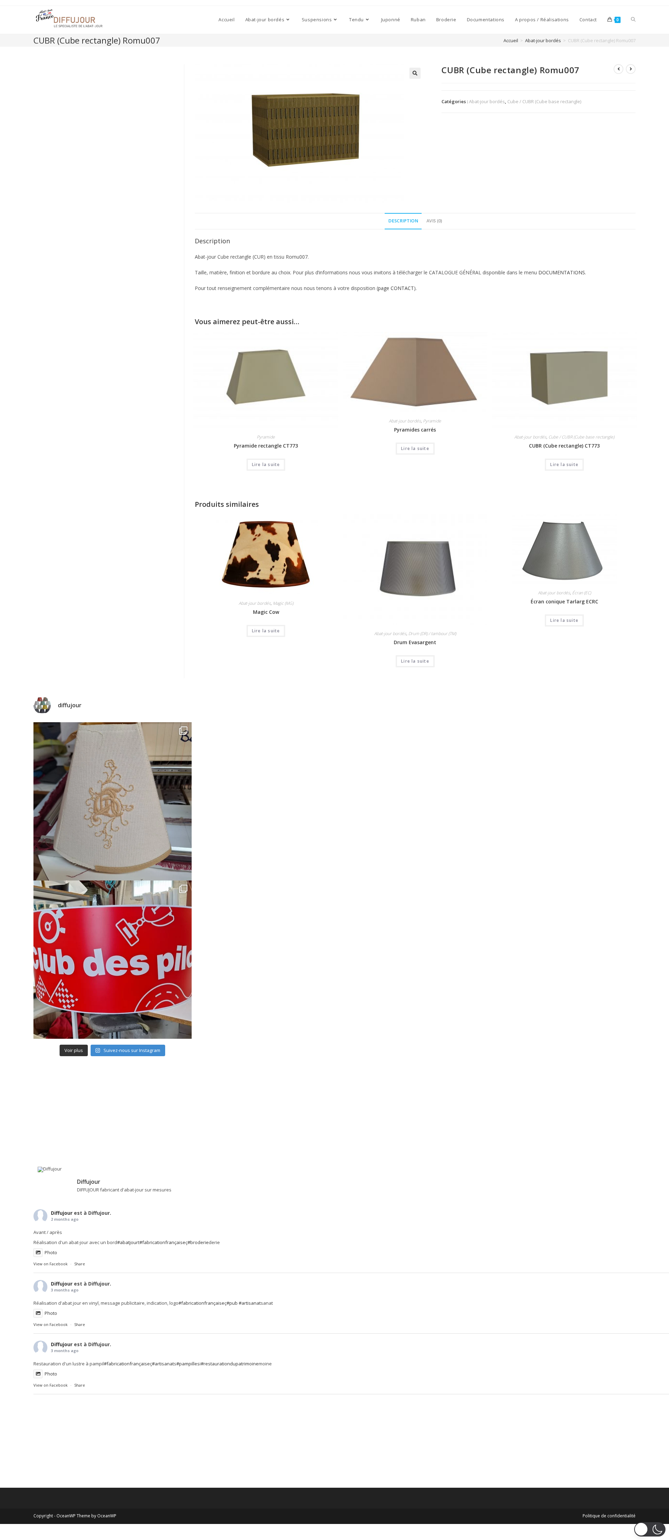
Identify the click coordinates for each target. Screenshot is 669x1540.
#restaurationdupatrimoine (230, 1363)
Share (79, 1263)
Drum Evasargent (415, 642)
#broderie (198, 1242)
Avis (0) (434, 221)
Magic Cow (266, 612)
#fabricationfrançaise (162, 1242)
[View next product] (631, 69)
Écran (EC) (581, 593)
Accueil (510, 40)
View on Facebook (50, 1263)
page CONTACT (396, 288)
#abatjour (127, 1242)
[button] (650, 1529)
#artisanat (250, 1303)
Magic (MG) (283, 603)
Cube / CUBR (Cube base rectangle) (544, 101)
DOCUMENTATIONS (561, 272)
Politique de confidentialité (609, 1516)
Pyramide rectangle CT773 (266, 445)
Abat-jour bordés (543, 40)
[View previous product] (618, 69)
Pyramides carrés (415, 429)
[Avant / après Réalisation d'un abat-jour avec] (112, 801)
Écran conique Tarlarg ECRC (564, 601)
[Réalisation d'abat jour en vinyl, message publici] (112, 959)
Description (403, 221)
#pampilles (188, 1363)
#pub (232, 1303)
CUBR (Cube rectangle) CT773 (564, 445)
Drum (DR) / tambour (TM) (432, 633)
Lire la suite (266, 464)
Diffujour (61, 1213)
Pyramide (266, 437)
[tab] (403, 221)
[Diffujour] (54, 1169)
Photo (51, 1252)
